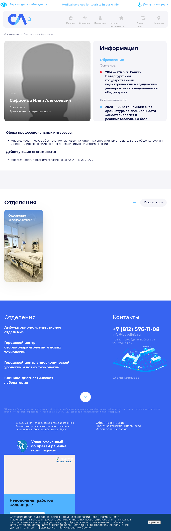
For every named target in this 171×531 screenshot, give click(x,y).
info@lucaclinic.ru (127, 334)
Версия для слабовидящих (29, 4)
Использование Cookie (75, 527)
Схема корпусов (126, 378)
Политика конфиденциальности (118, 426)
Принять (154, 522)
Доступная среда (155, 4)
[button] (134, 202)
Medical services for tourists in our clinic (90, 4)
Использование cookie (111, 429)
